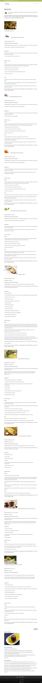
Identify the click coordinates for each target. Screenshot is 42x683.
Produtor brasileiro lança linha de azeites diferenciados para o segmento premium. (18, 650)
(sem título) (6, 657)
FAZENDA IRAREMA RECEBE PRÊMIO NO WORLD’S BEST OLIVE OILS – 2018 (24, 663)
